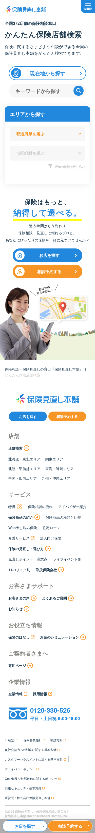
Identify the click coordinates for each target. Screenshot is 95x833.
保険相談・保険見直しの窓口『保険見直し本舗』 (44, 369)
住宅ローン (51, 527)
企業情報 (15, 693)
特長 (11, 506)
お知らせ (15, 608)
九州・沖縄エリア (56, 478)
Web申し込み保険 (22, 527)
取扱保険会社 (46, 569)
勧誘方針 (56, 740)
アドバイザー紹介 (72, 506)
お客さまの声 (19, 597)
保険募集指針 (33, 740)
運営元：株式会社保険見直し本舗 (27, 798)
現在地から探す (47, 73)
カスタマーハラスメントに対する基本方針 (34, 759)
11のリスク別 (19, 569)
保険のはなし (19, 637)
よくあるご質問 (54, 597)
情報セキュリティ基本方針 (23, 788)
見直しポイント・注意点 (27, 558)
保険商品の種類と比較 (63, 517)
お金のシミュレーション (59, 637)
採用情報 (40, 693)
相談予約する (49, 271)
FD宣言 (10, 740)
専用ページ (17, 665)
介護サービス (19, 537)
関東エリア (54, 458)
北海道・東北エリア (24, 458)
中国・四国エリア (22, 478)
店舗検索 (15, 448)
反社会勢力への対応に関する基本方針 (30, 749)
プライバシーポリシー (20, 769)
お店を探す (49, 255)
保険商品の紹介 (20, 517)
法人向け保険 (50, 537)
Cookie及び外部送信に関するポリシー (31, 778)
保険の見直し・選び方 (26, 548)
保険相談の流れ (40, 506)
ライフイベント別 (67, 558)
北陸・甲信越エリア (24, 468)
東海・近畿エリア (59, 468)
